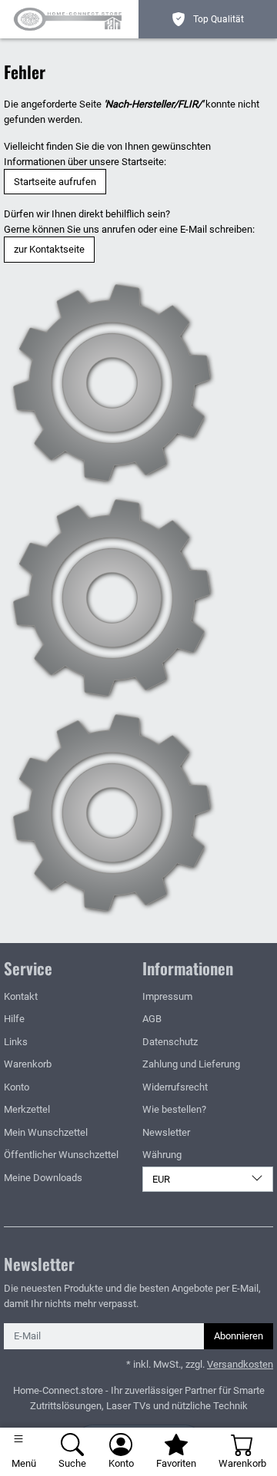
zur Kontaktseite (49, 249)
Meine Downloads (43, 1177)
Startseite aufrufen (55, 181)
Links (16, 1041)
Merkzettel (27, 1109)
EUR (161, 1179)
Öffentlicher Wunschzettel (61, 1154)
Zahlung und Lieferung (191, 1064)
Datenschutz (170, 1041)
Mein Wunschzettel (46, 1132)
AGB (152, 1018)
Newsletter (166, 1132)
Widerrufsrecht (175, 1087)
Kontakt (21, 996)
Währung (162, 1154)
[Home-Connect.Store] (71, 19)
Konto (16, 1087)
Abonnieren (238, 1336)
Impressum (167, 996)
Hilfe (14, 1018)
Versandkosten (240, 1364)
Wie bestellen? (174, 1109)
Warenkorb (28, 1064)
